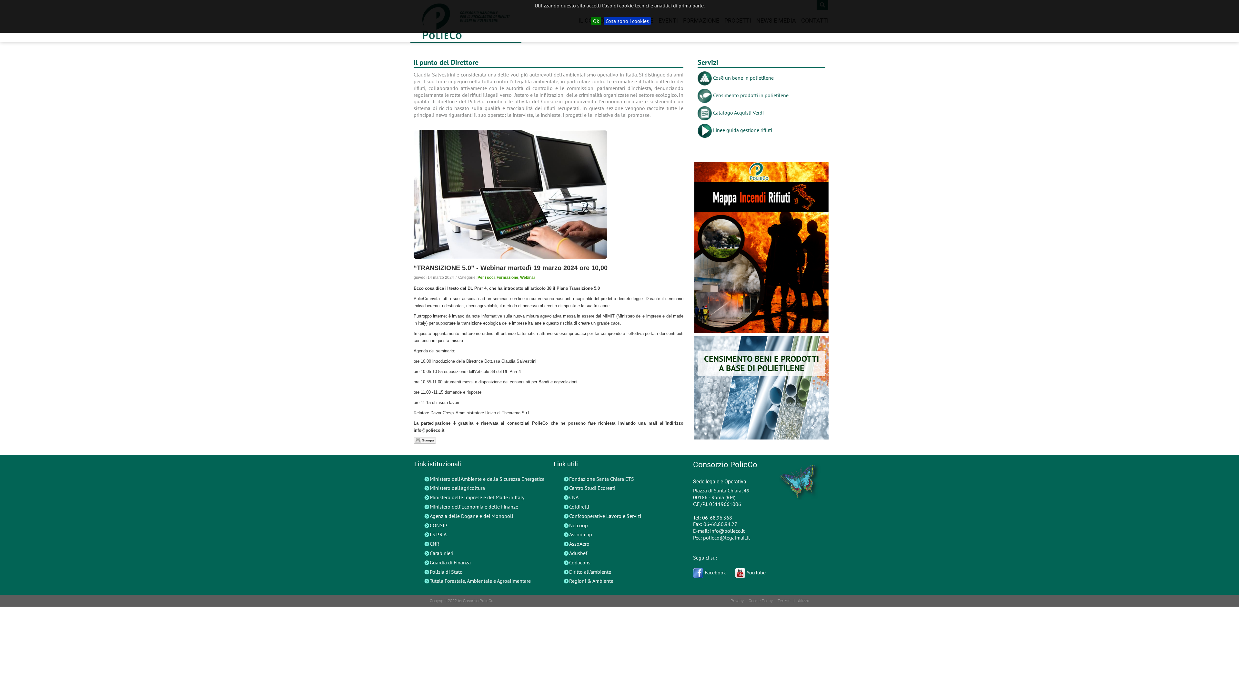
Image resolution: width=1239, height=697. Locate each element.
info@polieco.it (727, 531)
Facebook (714, 572)
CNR (434, 543)
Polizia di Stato (446, 572)
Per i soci (486, 277)
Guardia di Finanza (450, 562)
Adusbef (578, 553)
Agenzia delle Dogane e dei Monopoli (471, 516)
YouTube (755, 572)
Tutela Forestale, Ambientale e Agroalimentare (480, 581)
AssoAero (579, 543)
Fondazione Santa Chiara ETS (601, 479)
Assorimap (580, 534)
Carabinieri (441, 553)
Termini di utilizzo (793, 601)
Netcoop (578, 525)
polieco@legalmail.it (726, 537)
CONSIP (438, 525)
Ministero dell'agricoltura (457, 488)
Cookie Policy (761, 601)
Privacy (737, 601)
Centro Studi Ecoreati (592, 488)
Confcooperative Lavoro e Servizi (605, 516)
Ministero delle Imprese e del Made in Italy (477, 497)
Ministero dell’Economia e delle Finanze (474, 506)
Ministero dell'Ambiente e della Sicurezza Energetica (487, 479)
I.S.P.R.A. (439, 534)
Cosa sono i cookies (627, 21)
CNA (574, 497)
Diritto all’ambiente (590, 572)
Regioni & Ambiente (591, 581)
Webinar (527, 277)
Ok (596, 21)
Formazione (507, 277)
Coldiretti (579, 506)
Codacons (579, 562)
